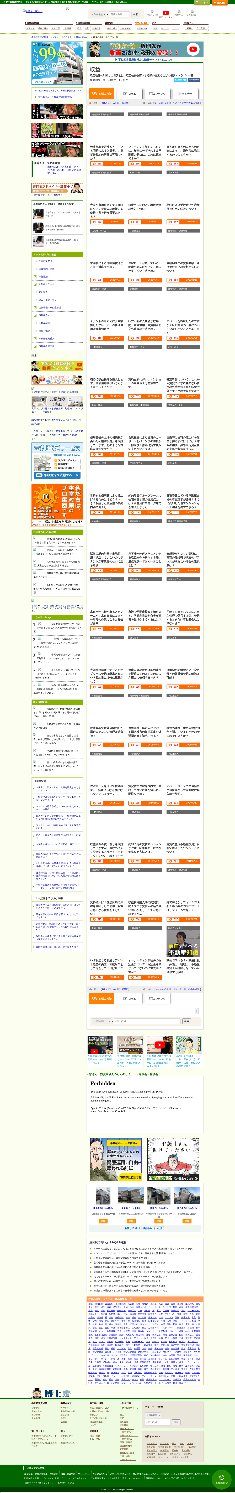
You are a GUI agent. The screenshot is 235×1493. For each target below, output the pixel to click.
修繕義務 (111, 1331)
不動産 (147, 1310)
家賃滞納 (113, 1335)
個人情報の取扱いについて (145, 1474)
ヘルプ (93, 1425)
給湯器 (137, 1348)
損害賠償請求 (191, 1307)
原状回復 (187, 1352)
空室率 (91, 1376)
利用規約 (54, 1474)
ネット (172, 1328)
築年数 (129, 1362)
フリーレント (194, 1310)
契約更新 (173, 1341)
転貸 (182, 1443)
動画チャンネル (165, 17)
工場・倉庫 (125, 1456)
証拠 (177, 1317)
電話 (183, 1310)
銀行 (146, 1355)
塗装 (156, 1345)
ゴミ (99, 1376)
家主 (194, 1317)
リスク (164, 1328)
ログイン (203, 3)
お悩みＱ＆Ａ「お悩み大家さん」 (74, 37)
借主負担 (92, 1372)
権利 (119, 1314)
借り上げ (158, 1383)
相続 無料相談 (96, 1421)
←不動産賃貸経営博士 (12, 2)
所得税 (164, 1341)
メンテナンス (125, 1338)
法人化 (166, 1362)
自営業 (172, 1355)
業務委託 (142, 1314)
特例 (163, 1321)
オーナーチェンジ (162, 1307)
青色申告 (175, 1345)
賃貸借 (180, 1303)
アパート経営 (171, 1338)
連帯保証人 (164, 1376)
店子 (187, 1324)
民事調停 (119, 1345)
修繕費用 (185, 1317)
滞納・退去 (43, 28)
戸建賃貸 (124, 1449)
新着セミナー (67, 1436)
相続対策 (148, 1383)
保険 (169, 1324)
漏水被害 (115, 1372)
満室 (123, 1372)
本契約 (110, 1341)
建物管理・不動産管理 (50, 307)
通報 (148, 1335)
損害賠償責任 (123, 1328)
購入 (79, 28)
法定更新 (117, 1307)
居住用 (191, 1328)
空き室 (197, 1352)
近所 (179, 1355)
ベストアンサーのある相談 (186, 102)
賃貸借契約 (120, 1303)
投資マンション (127, 1428)
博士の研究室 (152, 15)
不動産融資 (44, 323)
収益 (109, 1307)
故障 (95, 1324)
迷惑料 (166, 1369)
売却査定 (124, 1421)
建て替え (189, 1366)
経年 (115, 1362)
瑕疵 (136, 1359)
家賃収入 (152, 1314)
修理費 (127, 1331)
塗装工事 (165, 1345)
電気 (90, 1335)
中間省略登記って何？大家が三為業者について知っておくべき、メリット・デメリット (57, 658)
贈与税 (100, 1317)
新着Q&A (94, 1415)
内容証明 (117, 1369)
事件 (140, 1369)
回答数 (125, 102)
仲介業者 (132, 1310)
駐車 (101, 1324)
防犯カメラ (175, 1454)
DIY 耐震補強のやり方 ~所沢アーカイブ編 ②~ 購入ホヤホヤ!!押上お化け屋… (57, 628)
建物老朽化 (143, 1352)
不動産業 (136, 1345)
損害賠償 (111, 1310)
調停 (128, 1345)
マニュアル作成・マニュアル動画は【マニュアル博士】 (94, 1478)
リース (114, 1355)
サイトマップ (84, 1474)
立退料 (133, 1369)
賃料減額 (92, 1331)
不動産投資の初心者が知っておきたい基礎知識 (57, 726)
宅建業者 (177, 1379)
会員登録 (221, 3)
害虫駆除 (164, 1450)
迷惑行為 (189, 1303)
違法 (103, 1338)
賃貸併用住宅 (187, 1345)
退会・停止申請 (68, 1474)
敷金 (126, 1324)
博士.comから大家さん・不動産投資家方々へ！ (60, 90)
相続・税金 (112, 28)
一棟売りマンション (129, 1435)
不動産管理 (112, 1338)
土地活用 (67, 28)
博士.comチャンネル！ (132, 1478)
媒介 (105, 1379)
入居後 (190, 1443)
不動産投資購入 (46, 338)
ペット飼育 (124, 1376)
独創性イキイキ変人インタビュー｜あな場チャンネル (49, 1483)
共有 (111, 1317)
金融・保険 (125, 28)
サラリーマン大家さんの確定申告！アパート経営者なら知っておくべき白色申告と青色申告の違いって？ (57, 435)
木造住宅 (167, 1352)
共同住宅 (169, 1372)
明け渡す (156, 1335)
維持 (161, 1317)
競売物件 (151, 1454)
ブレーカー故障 (176, 1331)
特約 (187, 1331)
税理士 (64, 1421)
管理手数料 (178, 1366)
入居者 (131, 1303)
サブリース (93, 1355)
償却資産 (138, 1372)
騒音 (174, 1443)
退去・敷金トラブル (49, 299)
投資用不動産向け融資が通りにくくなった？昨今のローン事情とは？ (57, 753)
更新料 (118, 1324)
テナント (183, 1321)
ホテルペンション (128, 1459)
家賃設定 (136, 1376)
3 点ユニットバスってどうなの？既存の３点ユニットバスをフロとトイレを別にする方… (57, 674)
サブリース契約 (157, 1366)
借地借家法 (155, 1369)
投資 (136, 1362)
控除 (128, 1317)
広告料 (166, 1310)
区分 (103, 1345)
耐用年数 (125, 1321)
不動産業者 (147, 1345)
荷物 (165, 1335)
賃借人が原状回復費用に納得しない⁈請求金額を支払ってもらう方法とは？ (57, 540)
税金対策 (125, 1379)
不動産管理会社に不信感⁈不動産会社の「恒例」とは (56, 575)
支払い (102, 1331)
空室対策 (30, 28)
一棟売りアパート (128, 1432)
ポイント (105, 1359)
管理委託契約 (136, 1355)
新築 (123, 1383)
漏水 (95, 1328)
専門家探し (201, 28)
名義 (192, 1314)
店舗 (169, 1321)
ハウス (102, 1341)
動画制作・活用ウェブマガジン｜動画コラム (45, 1478)
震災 (111, 1379)
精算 (181, 1362)
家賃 (159, 1310)
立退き (184, 1369)
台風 (130, 1348)
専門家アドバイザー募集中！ (48, 195)
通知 (161, 1338)
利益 (113, 1328)
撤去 (90, 1338)
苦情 (173, 1303)
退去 (144, 1328)
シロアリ (105, 1355)
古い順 (116, 102)
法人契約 (142, 1317)
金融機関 (156, 1362)
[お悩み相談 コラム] (102, 1021)
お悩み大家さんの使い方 (101, 1411)
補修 (167, 1348)
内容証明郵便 (105, 1369)
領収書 (143, 1359)
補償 (181, 1324)
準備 (175, 1321)
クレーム (163, 1359)
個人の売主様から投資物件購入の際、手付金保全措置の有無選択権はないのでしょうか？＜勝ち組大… (57, 766)
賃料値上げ (100, 1383)
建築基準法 (151, 1379)
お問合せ (165, 1474)
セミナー (165, 28)
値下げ (135, 1379)
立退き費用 (195, 1369)
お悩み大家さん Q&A (99, 1408)
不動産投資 (145, 1362)
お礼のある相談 (163, 102)
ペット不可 (152, 1443)
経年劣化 (107, 1362)
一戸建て (177, 1352)
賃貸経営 (196, 1372)
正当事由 (117, 1352)
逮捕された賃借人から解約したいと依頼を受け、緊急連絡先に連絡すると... (57, 552)
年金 (196, 1355)
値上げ (182, 1341)
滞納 (121, 1335)
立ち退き (136, 1328)
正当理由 (152, 1359)
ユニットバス (165, 1379)
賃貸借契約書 (130, 1352)
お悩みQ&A (142, 28)
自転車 (106, 1376)
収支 (101, 1328)
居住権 (175, 1450)
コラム (175, 28)
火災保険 (158, 1348)
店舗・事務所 (126, 1442)
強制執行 (173, 1335)
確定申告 (115, 1321)
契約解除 (99, 1303)
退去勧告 (188, 1454)
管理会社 (134, 1324)
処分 (181, 1335)
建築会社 (179, 1372)
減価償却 (136, 1321)
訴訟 (132, 1307)
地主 (146, 1369)
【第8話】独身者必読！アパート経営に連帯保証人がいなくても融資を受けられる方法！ (56, 643)
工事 (181, 1338)
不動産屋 (175, 1310)
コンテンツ (159, 93)
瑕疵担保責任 (189, 1379)
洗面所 (98, 1362)
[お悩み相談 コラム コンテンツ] (98, 14)
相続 (181, 1307)
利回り (98, 1379)
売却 (87, 28)
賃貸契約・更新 (46, 268)
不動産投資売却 (46, 346)
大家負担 (163, 1331)
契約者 (102, 1372)
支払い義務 (174, 1359)
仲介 (103, 1310)
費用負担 (152, 1317)
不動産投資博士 (83, 23)
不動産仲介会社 (68, 1411)
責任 (107, 1328)
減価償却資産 (150, 1372)
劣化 (121, 1362)
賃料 (175, 1307)
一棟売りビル (126, 1439)
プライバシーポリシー (120, 1474)
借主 (111, 1324)
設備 (134, 1331)
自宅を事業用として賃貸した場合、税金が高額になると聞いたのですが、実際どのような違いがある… (57, 739)
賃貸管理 (55, 28)
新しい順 (106, 102)
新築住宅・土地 (127, 1452)
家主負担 (192, 1348)
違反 (103, 1307)
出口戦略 (162, 1454)
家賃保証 (187, 1355)
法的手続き (155, 1355)
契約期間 (144, 1366)
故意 (183, 1348)
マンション (170, 1314)
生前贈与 (97, 1366)
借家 (183, 1359)
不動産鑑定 (155, 1352)
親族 (198, 1314)
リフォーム (145, 1324)
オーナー (148, 1307)
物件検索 (96, 28)
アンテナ (121, 1348)
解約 (169, 1366)
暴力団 (153, 1303)
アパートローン (149, 1376)
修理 (163, 1324)
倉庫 (95, 1369)
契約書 (104, 1314)
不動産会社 (93, 1314)
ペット (114, 1376)
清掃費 (91, 1317)
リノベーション (135, 1383)
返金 (146, 1338)
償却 (101, 1321)
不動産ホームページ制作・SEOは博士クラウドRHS (170, 1478)
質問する (179, 15)
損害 (90, 1310)
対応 (126, 1314)
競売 (198, 1335)
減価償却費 (153, 1321)
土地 (128, 1341)
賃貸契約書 (98, 1352)
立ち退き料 (153, 1328)
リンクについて (100, 1474)
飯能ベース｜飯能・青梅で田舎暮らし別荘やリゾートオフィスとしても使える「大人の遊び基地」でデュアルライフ (57, 608)
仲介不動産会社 (180, 1383)
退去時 (153, 1338)
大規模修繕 (93, 1345)
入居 (161, 1303)
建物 (126, 1307)
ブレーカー (151, 1331)
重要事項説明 (101, 1335)
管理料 (110, 1345)
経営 (185, 1314)
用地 (107, 1348)
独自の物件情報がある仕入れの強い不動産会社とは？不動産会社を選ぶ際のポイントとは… (57, 689)
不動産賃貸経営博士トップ (43, 37)
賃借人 (139, 1307)
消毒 (113, 1359)
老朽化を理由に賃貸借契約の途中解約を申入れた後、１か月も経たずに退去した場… (57, 589)
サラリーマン (138, 1341)
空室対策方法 (45, 261)
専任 (117, 1379)
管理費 (188, 1338)
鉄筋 (161, 1372)
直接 (95, 1341)
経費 (161, 1314)
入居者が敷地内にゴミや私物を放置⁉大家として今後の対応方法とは (57, 563)
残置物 (141, 1331)
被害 (175, 1324)
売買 (97, 1310)
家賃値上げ (193, 1341)
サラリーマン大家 (180, 1457)
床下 (123, 1359)
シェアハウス (121, 1366)
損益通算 (181, 1328)
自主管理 (175, 1348)
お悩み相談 (105, 93)
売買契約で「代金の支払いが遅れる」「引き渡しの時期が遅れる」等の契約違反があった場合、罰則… (57, 712)
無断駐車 (151, 1447)
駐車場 (193, 1321)
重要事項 (196, 1331)
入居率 (168, 1383)
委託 (179, 1314)
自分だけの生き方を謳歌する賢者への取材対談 (54, 391)
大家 (140, 1310)
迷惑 (167, 1303)
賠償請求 (121, 1310)
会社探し (189, 28)
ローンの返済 (113, 1383)
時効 (165, 1355)
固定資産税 (98, 1348)
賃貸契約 (109, 1303)
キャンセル (93, 1359)
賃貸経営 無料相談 (98, 1418)
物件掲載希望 (41, 1474)
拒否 (97, 1307)
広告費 (112, 1314)
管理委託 (123, 1355)
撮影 (126, 1369)
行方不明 (140, 1335)
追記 (130, 1372)
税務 (134, 1317)
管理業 (145, 1303)
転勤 (187, 1372)
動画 (155, 28)
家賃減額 (186, 1450)
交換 (150, 1348)
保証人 (174, 1362)
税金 (144, 1321)
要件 (198, 1328)
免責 (130, 1359)
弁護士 (64, 1418)
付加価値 (119, 1341)
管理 (90, 1303)
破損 (113, 1348)
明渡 (97, 1338)
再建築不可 (152, 1450)
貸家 (95, 1321)
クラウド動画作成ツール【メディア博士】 (191, 1474)
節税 (173, 1376)
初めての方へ (192, 15)
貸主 (119, 1331)
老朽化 (155, 1324)
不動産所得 (182, 1376)
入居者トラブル (46, 284)
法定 (138, 1303)
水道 (144, 1348)
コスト (191, 1359)
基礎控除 (119, 1317)
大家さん (130, 1335)
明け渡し (189, 1335)
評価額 (155, 1341)
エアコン (169, 1317)
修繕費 (133, 1314)
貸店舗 (108, 1352)
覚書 (148, 1341)
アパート (138, 1338)
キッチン (134, 1366)
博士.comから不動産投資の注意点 (55, 97)
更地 (142, 1379)
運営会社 (28, 1474)
